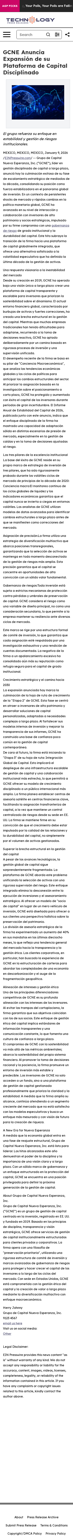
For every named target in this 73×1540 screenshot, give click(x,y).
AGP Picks (9, 6)
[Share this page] (67, 34)
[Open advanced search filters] (57, 34)
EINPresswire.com (18, 158)
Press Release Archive (43, 1517)
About (18, 1517)
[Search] (48, 34)
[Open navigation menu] (6, 34)
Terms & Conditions (54, 1525)
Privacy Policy (55, 1533)
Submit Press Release (21, 1525)
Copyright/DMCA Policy (24, 1533)
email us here (12, 1323)
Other (7, 1334)
